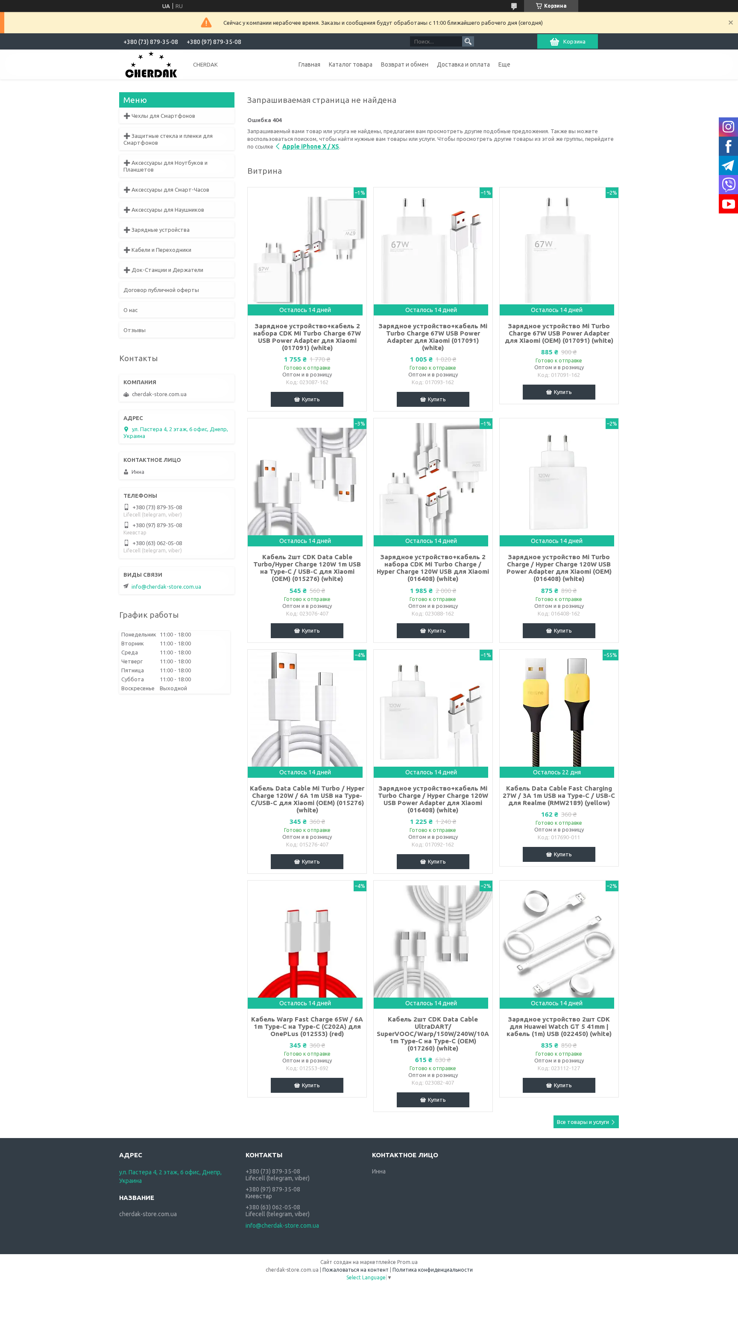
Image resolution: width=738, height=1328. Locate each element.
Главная (309, 64)
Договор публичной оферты (161, 290)
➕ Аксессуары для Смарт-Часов (166, 190)
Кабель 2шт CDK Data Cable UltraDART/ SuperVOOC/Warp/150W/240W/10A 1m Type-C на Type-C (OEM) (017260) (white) (433, 1034)
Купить (311, 399)
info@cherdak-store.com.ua (166, 587)
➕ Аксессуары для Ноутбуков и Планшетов (165, 166)
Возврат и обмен (404, 64)
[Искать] (468, 41)
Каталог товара (350, 64)
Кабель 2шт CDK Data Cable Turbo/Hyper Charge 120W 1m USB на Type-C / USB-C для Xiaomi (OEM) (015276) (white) (307, 567)
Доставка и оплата (463, 64)
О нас (130, 310)
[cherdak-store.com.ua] (151, 64)
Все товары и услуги (583, 1122)
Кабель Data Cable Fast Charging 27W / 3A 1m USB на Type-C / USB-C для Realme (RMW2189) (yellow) (559, 795)
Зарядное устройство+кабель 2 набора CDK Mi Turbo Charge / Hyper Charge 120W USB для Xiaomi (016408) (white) (433, 567)
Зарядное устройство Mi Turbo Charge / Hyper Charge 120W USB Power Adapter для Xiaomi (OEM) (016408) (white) (559, 567)
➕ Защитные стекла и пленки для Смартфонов (168, 139)
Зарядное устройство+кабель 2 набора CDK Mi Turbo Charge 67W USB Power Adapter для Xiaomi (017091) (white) (307, 336)
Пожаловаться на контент (355, 1270)
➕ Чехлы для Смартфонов (159, 116)
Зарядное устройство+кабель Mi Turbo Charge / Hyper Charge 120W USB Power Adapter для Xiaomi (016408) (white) (433, 799)
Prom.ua (407, 1262)
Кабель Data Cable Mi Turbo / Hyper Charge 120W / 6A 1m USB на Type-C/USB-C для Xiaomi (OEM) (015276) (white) (307, 799)
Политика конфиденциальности (432, 1270)
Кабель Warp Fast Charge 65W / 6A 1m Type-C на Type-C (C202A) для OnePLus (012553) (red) (307, 1026)
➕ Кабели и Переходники (157, 250)
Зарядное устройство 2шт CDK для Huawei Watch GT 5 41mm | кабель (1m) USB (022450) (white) (559, 1026)
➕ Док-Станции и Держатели (163, 270)
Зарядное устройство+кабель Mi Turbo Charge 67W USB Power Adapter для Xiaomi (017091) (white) (432, 336)
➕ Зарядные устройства (156, 230)
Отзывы (134, 330)
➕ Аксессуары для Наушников (163, 210)
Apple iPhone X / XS (310, 146)
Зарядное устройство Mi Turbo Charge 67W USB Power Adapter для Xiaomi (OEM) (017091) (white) (559, 333)
